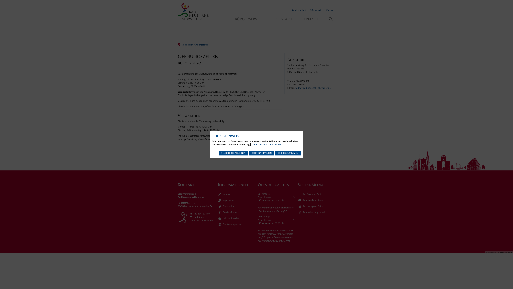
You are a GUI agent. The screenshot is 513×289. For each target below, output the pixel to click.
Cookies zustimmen (288, 153)
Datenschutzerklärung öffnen (266, 144)
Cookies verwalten (261, 153)
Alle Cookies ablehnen (233, 153)
